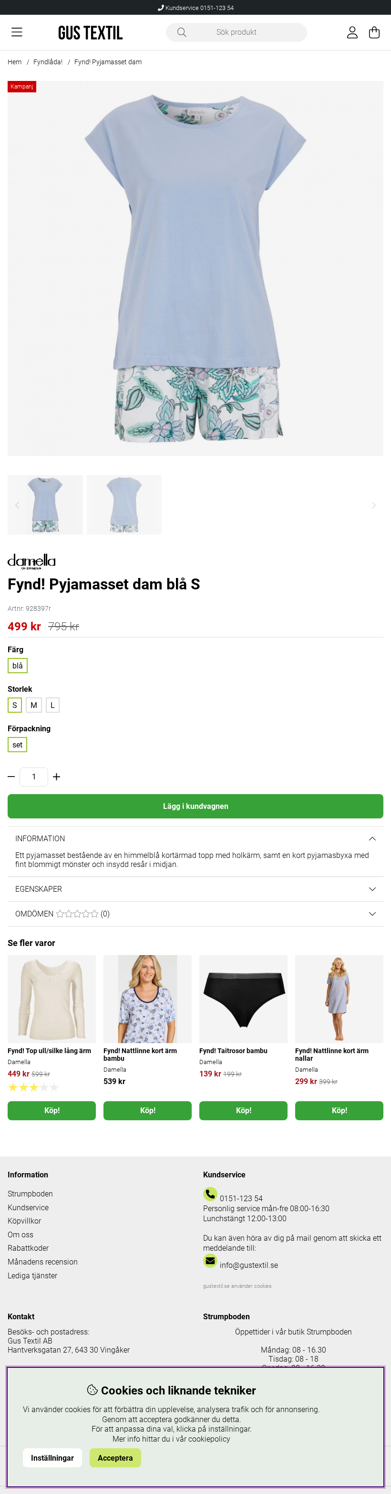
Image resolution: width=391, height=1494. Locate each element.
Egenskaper (38, 889)
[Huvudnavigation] (17, 32)
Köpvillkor (24, 1220)
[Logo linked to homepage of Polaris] (90, 33)
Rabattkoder (28, 1248)
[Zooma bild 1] (195, 268)
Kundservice (28, 1207)
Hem (14, 62)
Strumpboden (30, 1193)
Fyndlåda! (47, 62)
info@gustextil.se (249, 1265)
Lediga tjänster (32, 1275)
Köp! (52, 1110)
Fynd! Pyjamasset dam (108, 62)
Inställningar (52, 1458)
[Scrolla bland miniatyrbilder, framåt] (373, 505)
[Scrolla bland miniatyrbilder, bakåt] (17, 505)
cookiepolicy (209, 1439)
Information (40, 838)
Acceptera (115, 1458)
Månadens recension (43, 1261)
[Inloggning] (352, 32)
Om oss (20, 1234)
